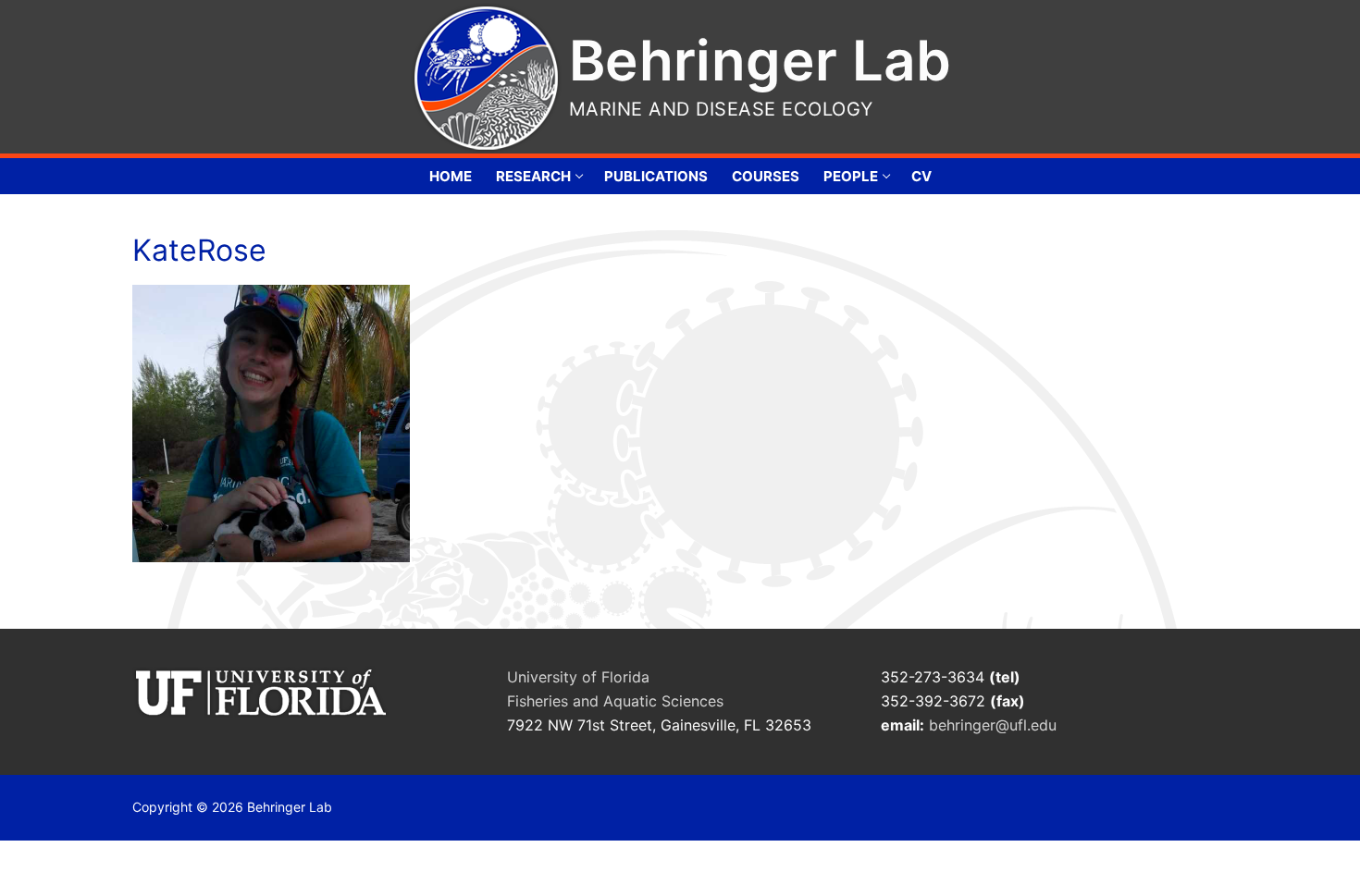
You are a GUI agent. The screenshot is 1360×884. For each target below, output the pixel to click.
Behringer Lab (760, 60)
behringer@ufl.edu (995, 725)
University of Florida (578, 677)
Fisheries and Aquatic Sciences (615, 701)
